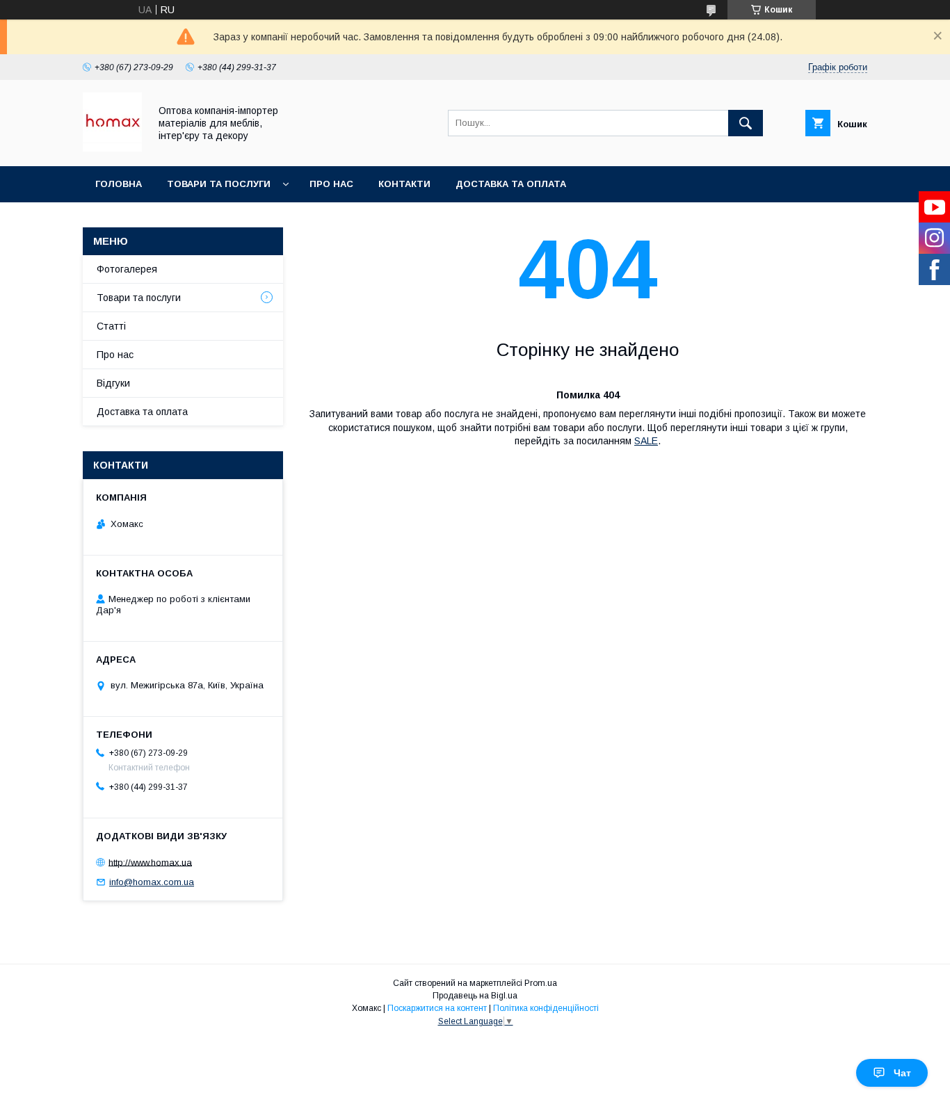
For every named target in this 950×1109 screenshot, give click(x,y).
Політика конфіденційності (546, 1008)
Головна (118, 184)
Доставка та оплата (511, 184)
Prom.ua (540, 983)
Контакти (404, 184)
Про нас (331, 184)
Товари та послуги (219, 184)
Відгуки (113, 383)
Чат (902, 1072)
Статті (111, 326)
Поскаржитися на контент (437, 1008)
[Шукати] (745, 123)
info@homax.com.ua (151, 882)
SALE (646, 440)
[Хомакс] (112, 148)
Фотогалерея (127, 269)
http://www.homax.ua (150, 862)
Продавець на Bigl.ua (475, 996)
